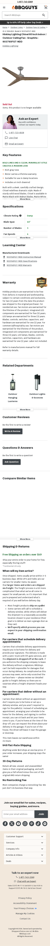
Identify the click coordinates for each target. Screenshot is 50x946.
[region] (25, 77)
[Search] (44, 15)
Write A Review (12, 431)
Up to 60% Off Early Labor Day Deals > (25, 22)
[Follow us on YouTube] (18, 823)
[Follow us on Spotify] (44, 823)
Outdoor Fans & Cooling (36, 27)
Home (5, 27)
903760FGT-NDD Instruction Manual (24, 257)
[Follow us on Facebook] (5, 823)
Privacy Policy (25, 898)
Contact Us (25, 918)
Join (41, 814)
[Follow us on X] (11, 823)
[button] (25, 836)
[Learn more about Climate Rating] (20, 215)
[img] (25, 77)
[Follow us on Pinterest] (31, 823)
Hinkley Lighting (10, 46)
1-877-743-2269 (25, 2)
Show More (25, 199)
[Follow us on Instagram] (24, 823)
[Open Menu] (4, 7)
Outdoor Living (17, 27)
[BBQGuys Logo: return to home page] (25, 7)
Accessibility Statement (25, 903)
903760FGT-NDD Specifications (22, 261)
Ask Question (12, 462)
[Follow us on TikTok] (38, 823)
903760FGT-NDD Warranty (19, 265)
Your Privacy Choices (24, 908)
